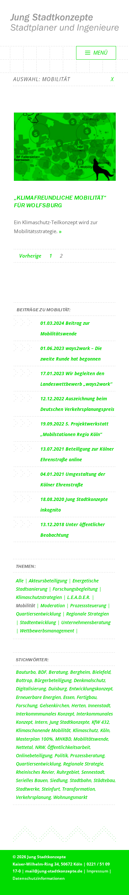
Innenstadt (99, 705)
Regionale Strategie (83, 764)
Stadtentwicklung (38, 622)
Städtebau (104, 780)
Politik (61, 755)
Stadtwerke (27, 789)
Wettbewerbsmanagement (47, 630)
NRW (40, 747)
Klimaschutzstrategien (39, 597)
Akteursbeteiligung (48, 580)
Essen (68, 697)
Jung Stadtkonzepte (69, 722)
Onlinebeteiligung (34, 755)
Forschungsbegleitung (75, 589)
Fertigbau (87, 697)
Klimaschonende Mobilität (43, 730)
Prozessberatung (87, 755)
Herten (78, 705)
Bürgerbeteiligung (52, 680)
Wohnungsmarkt (70, 797)
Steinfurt (51, 789)
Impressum (97, 871)
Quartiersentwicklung (38, 614)
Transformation (78, 789)
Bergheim (80, 672)
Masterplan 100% (34, 739)
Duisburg (57, 688)
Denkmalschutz (89, 680)
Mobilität (25, 605)
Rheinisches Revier (35, 772)
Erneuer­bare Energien (38, 697)
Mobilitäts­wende (90, 739)
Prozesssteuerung (88, 605)
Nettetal (24, 747)
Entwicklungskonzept (90, 688)
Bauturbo (26, 672)
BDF (42, 672)
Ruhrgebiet (68, 772)
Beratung (58, 672)
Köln (104, 730)
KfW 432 (100, 722)
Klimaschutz (85, 730)
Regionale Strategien (87, 614)
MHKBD (63, 739)
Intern (41, 722)
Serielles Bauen (32, 780)
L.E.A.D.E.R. (78, 597)
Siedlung (58, 780)
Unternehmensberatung (85, 622)
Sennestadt (92, 772)
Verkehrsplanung (33, 797)
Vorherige (30, 255)
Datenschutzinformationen (39, 878)
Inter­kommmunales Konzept (45, 714)
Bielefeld (101, 672)
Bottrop (24, 680)
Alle (19, 580)
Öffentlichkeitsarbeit (68, 747)
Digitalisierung (31, 688)
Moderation (52, 605)
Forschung (26, 705)
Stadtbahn (80, 780)
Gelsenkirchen (54, 705)
